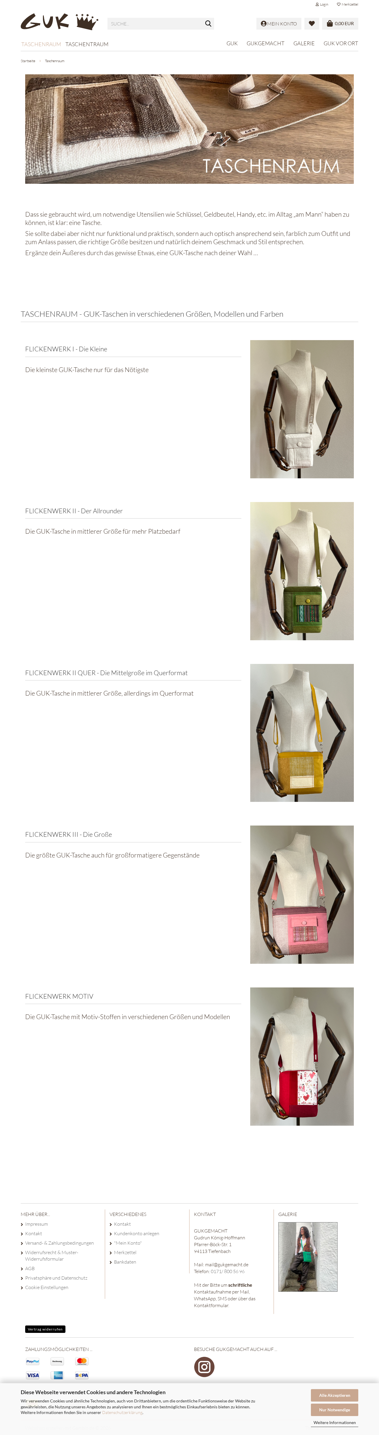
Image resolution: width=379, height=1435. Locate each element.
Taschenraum (41, 44)
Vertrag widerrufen (45, 1329)
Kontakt (33, 1233)
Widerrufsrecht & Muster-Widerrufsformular (51, 1255)
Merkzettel (349, 4)
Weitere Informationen (335, 1422)
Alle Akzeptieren (334, 1395)
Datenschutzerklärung (122, 1412)
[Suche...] (208, 24)
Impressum (36, 1224)
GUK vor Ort (341, 43)
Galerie (304, 43)
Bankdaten (125, 1262)
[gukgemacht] (60, 23)
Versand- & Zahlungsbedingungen (59, 1243)
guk (232, 43)
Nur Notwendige (334, 1409)
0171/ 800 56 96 (228, 1271)
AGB (30, 1268)
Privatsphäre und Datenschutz (56, 1278)
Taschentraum (86, 44)
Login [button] (323, 4)
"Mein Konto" (128, 1243)
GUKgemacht (266, 43)
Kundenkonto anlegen (136, 1233)
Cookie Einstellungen (46, 1287)
